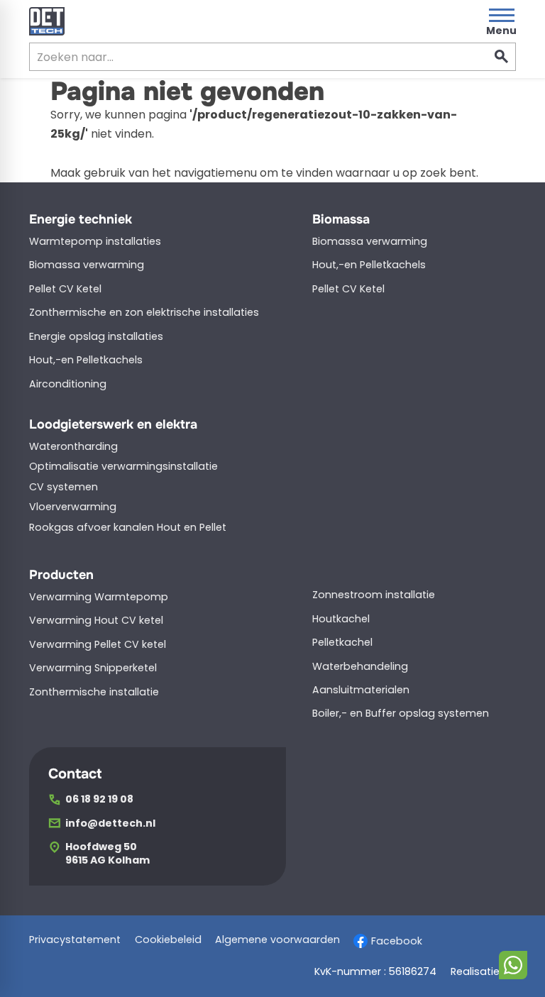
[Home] (47, 21)
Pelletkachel (342, 642)
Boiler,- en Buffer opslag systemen (400, 713)
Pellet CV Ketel (65, 288)
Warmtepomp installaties (95, 241)
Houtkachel (341, 618)
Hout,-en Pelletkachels (86, 359)
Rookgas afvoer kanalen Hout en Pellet (127, 527)
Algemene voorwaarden (277, 940)
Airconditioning (67, 384)
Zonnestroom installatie (373, 594)
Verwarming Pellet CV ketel (97, 644)
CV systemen (63, 486)
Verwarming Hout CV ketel (96, 620)
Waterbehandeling (360, 666)
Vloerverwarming (72, 506)
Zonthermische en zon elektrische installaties (144, 312)
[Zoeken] (502, 57)
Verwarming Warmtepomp (98, 596)
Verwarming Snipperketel (93, 667)
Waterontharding (73, 446)
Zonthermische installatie (94, 691)
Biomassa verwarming (86, 264)
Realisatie (475, 972)
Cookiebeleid (168, 940)
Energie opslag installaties (96, 336)
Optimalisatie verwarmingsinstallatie (123, 466)
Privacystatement (75, 940)
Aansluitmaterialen (360, 689)
